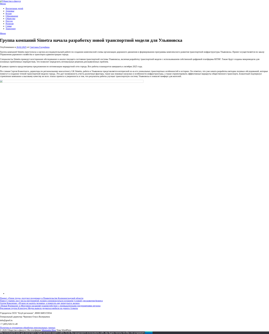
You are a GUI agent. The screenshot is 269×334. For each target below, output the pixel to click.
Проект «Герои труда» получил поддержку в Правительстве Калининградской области (41, 298)
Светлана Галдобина (39, 47)
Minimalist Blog (49, 330)
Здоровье (10, 11)
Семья (8, 26)
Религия (9, 23)
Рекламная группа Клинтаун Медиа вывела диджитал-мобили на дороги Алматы (39, 308)
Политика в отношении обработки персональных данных (27, 327)
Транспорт (11, 28)
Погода (9, 21)
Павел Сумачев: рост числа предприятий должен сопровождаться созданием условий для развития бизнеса (51, 301)
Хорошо (149, 332)
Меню (3, 4)
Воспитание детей (14, 8)
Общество (10, 18)
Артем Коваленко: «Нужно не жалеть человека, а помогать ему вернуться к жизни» (40, 303)
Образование (12, 16)
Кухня (8, 13)
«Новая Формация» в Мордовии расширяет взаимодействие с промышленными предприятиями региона (50, 306)
